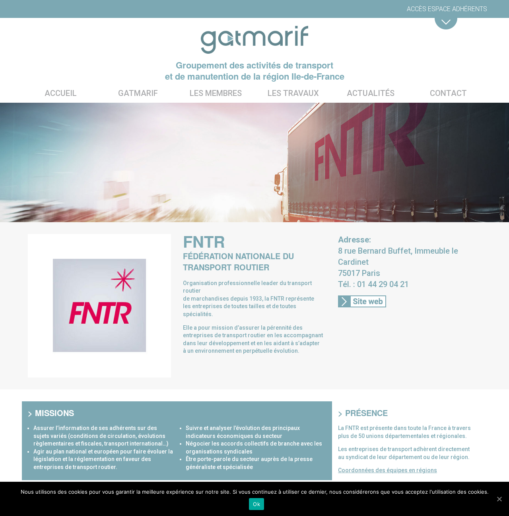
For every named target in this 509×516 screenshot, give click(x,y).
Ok (256, 504)
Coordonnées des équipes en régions (387, 470)
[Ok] (499, 499)
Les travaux (293, 93)
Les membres (216, 93)
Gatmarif (138, 93)
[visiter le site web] (362, 303)
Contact (448, 93)
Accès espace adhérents (447, 9)
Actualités (370, 93)
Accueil (61, 93)
